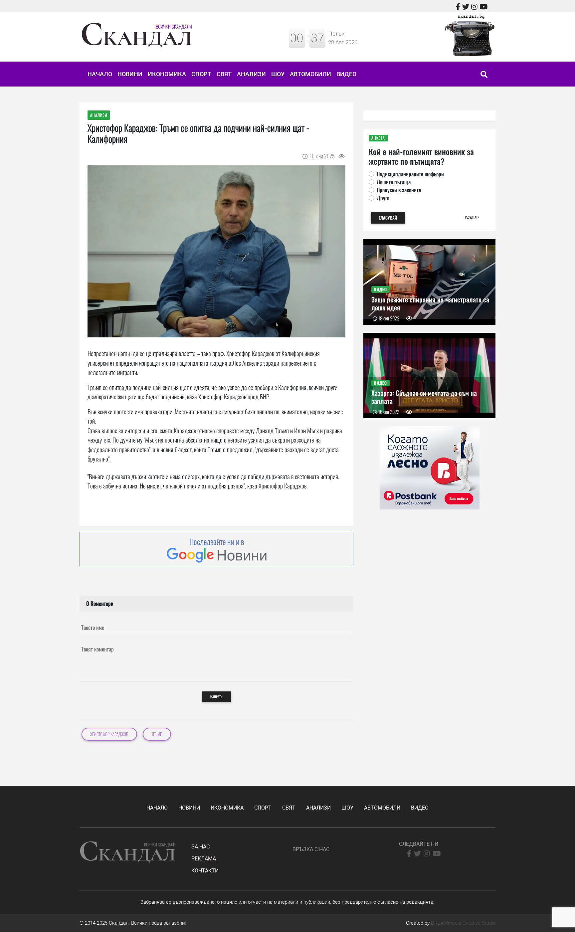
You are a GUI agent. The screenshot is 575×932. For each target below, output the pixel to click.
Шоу (278, 74)
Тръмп (156, 734)
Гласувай (388, 218)
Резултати (472, 217)
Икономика (167, 74)
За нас (200, 846)
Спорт (201, 74)
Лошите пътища (394, 182)
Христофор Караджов (109, 734)
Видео (346, 74)
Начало (100, 74)
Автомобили (310, 74)
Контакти (205, 870)
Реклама (203, 858)
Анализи (251, 74)
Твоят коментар (97, 649)
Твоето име (92, 628)
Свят (224, 74)
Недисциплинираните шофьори (410, 174)
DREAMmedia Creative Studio (463, 923)
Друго (383, 198)
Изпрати (216, 696)
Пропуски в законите (399, 190)
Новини (129, 74)
